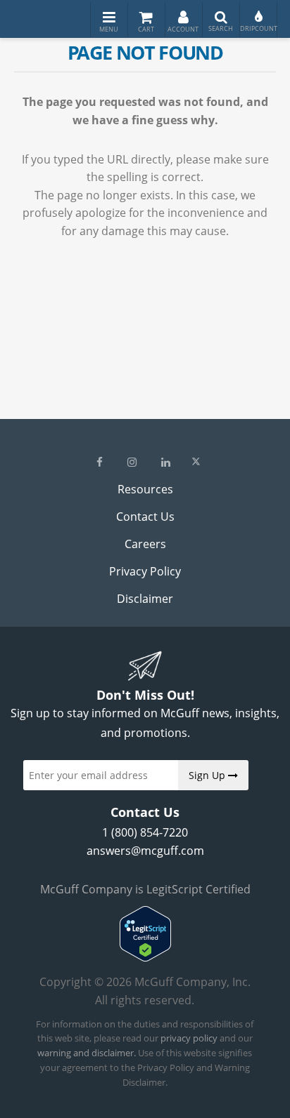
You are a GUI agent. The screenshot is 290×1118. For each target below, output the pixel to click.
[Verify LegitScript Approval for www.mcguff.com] (145, 957)
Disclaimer (145, 598)
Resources (145, 489)
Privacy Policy (145, 571)
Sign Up (208, 775)
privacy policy (189, 1038)
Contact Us (145, 516)
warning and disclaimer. (86, 1052)
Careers (145, 544)
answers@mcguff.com (145, 850)
